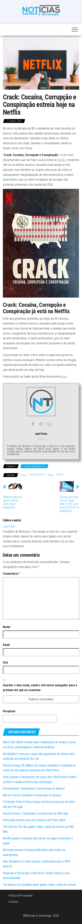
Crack (22, 475)
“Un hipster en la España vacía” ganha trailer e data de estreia (39, 884)
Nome (6, 627)
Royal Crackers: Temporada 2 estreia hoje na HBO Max (35, 813)
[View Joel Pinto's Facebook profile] (32, 424)
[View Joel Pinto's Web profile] (41, 424)
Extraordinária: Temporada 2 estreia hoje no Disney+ (34, 788)
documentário (37, 474)
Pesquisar (9, 711)
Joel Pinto (9, 526)
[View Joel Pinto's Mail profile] (49, 424)
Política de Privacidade (20, 895)
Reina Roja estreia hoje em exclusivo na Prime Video (34, 820)
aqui (64, 376)
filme (50, 475)
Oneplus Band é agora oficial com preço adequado (12, 502)
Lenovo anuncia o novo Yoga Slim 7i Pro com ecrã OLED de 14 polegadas (69, 504)
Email (6, 645)
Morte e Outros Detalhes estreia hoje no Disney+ (32, 795)
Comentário (11, 573)
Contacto (13, 901)
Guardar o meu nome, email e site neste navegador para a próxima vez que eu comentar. (40, 687)
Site (5, 662)
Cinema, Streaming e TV (34, 466)
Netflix (61, 160)
